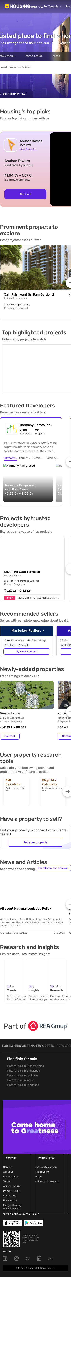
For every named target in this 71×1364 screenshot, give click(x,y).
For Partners (10, 1167)
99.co (39, 1167)
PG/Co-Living (33, 56)
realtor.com (42, 1162)
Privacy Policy (11, 1181)
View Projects (27, 149)
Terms (6, 1171)
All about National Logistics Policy (25, 899)
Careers (7, 1157)
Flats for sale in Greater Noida (25, 1056)
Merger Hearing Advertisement (12, 1197)
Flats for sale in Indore (21, 1070)
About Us (8, 1162)
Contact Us (9, 1186)
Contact (25, 194)
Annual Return (11, 1176)
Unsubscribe (10, 1190)
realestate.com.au (46, 1157)
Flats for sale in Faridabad (23, 1075)
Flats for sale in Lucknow (22, 1066)
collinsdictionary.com (48, 1171)
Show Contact (28, 642)
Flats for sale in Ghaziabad (23, 1061)
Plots (56, 56)
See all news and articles (53, 858)
